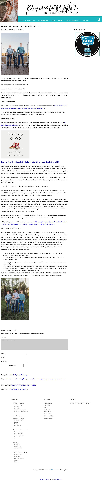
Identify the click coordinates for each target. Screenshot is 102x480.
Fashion (16, 423)
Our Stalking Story (18, 418)
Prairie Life (16, 408)
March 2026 (48, 414)
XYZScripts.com (58, 479)
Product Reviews (18, 448)
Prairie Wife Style (18, 420)
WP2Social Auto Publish (45, 479)
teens (59, 379)
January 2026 (48, 418)
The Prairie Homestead (20, 452)
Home (21, 20)
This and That (17, 456)
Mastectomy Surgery (19, 435)
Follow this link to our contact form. (80, 403)
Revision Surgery (18, 436)
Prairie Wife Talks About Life (21, 411)
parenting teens (32, 379)
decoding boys (21, 379)
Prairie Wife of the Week (20, 410)
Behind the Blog (18, 405)
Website (4, 361)
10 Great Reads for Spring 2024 (17, 389)
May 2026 (47, 409)
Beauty (16, 422)
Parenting (24, 375)
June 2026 (47, 407)
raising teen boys (42, 379)
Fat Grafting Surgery (19, 433)
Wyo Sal (16, 461)
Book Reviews (17, 446)
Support (16, 438)
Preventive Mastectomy (73, 20)
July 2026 (47, 405)
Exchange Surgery (18, 431)
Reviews (15, 442)
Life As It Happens (14, 375)
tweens (64, 379)
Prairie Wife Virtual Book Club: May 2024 (23, 385)
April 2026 (47, 411)
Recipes (53, 20)
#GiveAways (17, 444)
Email (3, 357)
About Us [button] (85, 20)
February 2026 (48, 416)
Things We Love (18, 454)
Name (3, 353)
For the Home (17, 425)
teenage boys (52, 379)
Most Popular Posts (19, 416)
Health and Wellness (19, 458)
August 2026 (48, 403)
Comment (4, 337)
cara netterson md (11, 379)
